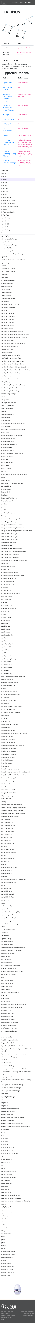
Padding (5, 135)
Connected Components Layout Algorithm (9, 108)
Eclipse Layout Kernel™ (21, 3)
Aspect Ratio (7, 83)
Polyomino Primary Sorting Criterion (8, 142)
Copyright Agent (6, 1317)
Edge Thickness (8, 119)
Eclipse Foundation (7, 1311)
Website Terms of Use (8, 1315)
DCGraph (6, 115)
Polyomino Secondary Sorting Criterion (9, 153)
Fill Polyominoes (8, 124)
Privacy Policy (5, 1313)
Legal (3, 1319)
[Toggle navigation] (4, 3)
